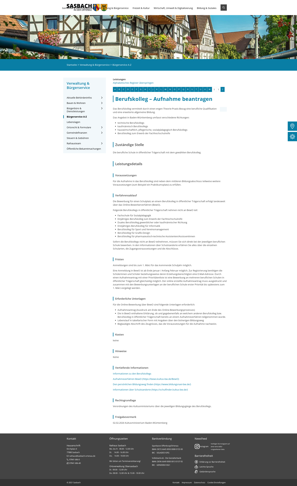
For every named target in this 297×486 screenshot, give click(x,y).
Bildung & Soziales (206, 8)
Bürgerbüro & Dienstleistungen (76, 110)
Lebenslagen (73, 122)
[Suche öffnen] (224, 7)
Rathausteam (74, 143)
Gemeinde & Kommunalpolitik (78, 8)
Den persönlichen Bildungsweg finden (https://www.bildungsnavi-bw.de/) (152, 384)
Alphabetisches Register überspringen (133, 82)
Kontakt (176, 482)
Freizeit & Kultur (141, 8)
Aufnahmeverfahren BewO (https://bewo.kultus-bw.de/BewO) (146, 379)
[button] (292, 126)
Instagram (204, 446)
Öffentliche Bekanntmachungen (84, 148)
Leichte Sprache (206, 466)
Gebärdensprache (207, 471)
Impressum (187, 482)
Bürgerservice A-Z (77, 116)
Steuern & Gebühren (78, 138)
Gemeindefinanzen (77, 132)
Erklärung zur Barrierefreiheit (212, 462)
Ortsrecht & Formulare (79, 127)
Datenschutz (199, 482)
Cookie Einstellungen (216, 482)
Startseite (72, 64)
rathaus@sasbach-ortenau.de (82, 456)
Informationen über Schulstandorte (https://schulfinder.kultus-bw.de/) (150, 389)
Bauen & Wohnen (76, 103)
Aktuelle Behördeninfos (79, 97)
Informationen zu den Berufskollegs (132, 373)
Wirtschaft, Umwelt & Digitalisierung (173, 8)
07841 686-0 (74, 459)
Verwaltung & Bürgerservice (114, 8)
